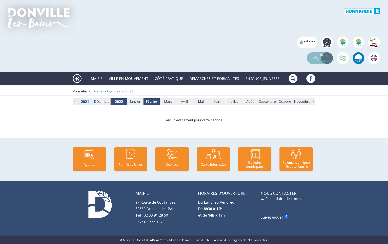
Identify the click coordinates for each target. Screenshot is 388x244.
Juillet (233, 101)
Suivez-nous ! (272, 217)
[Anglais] (374, 58)
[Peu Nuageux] (327, 58)
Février (151, 101)
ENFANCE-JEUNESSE (262, 78)
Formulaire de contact (284, 198)
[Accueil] (39, 18)
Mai (201, 101)
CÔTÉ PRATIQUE (169, 78)
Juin (217, 101)
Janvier (135, 101)
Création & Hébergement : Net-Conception (240, 240)
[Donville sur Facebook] (310, 78)
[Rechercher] (293, 78)
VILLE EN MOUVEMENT (129, 78)
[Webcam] (327, 42)
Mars (168, 101)
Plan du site (202, 240)
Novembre (302, 101)
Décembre (102, 101)
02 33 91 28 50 (155, 215)
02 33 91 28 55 (155, 221)
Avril (184, 101)
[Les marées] (343, 58)
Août (250, 101)
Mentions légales (180, 240)
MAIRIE (96, 78)
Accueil (99, 91)
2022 (119, 101)
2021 (85, 101)
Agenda (112, 91)
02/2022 (127, 91)
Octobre (285, 101)
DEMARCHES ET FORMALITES (214, 78)
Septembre (267, 101)
